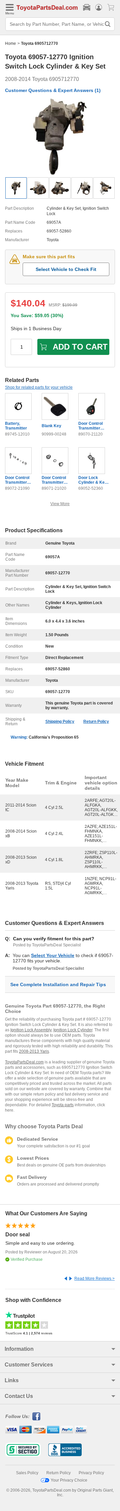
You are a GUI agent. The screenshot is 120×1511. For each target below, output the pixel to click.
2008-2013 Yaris (34, 1051)
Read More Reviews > (94, 1278)
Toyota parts (63, 1105)
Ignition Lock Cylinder (72, 1030)
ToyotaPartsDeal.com (24, 1062)
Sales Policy (27, 1473)
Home (10, 43)
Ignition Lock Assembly (30, 1030)
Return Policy (96, 721)
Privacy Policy (91, 1473)
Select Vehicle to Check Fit (66, 269)
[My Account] (99, 7)
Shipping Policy (59, 721)
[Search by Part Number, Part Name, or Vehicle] (108, 24)
